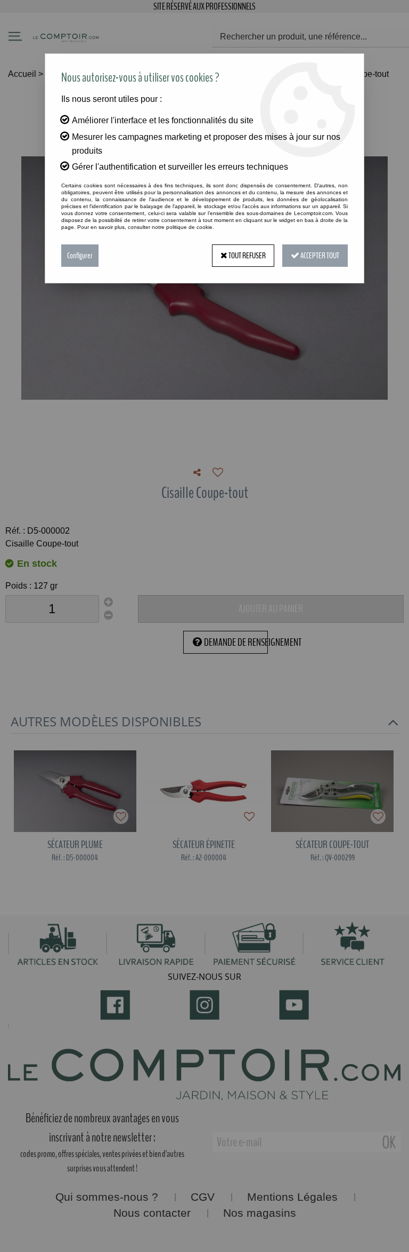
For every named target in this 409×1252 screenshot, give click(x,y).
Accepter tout (319, 256)
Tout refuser (246, 256)
